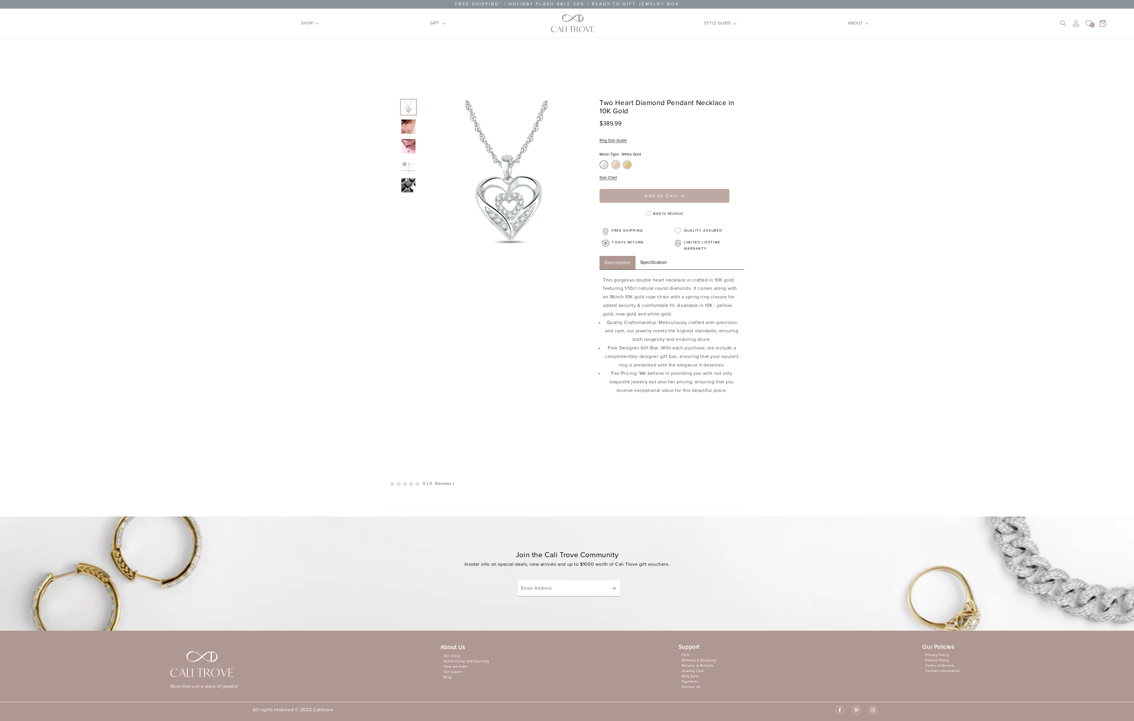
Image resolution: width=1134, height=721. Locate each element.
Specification (653, 262)
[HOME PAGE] (572, 23)
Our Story (452, 656)
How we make (456, 666)
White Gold (603, 164)
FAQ (685, 655)
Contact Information (942, 671)
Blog (448, 677)
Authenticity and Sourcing (466, 661)
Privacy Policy (937, 655)
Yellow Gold (627, 164)
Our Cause (453, 672)
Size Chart (608, 178)
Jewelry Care (693, 671)
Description (617, 262)
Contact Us (691, 687)
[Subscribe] (613, 588)
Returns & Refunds (698, 666)
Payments (690, 682)
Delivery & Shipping (699, 660)
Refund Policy (937, 660)
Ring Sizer (690, 676)
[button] (308, 23)
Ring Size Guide (613, 140)
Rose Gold (615, 164)
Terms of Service (939, 666)
